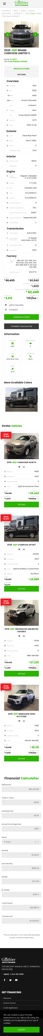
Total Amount (7, 916)
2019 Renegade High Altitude (21, 715)
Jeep (23, 11)
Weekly (4, 877)
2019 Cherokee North (21, 462)
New (16, 11)
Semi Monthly (7, 863)
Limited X (18, 13)
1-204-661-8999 (17, 974)
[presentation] (7, 34)
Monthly (5, 850)
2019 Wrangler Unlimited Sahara (21, 630)
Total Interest (7, 903)
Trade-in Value (8, 798)
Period (4, 837)
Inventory (6, 11)
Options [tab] (21, 74)
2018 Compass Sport (21, 545)
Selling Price (6, 785)
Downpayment (8, 811)
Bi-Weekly (6, 890)
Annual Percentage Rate (11, 824)
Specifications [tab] (21, 68)
